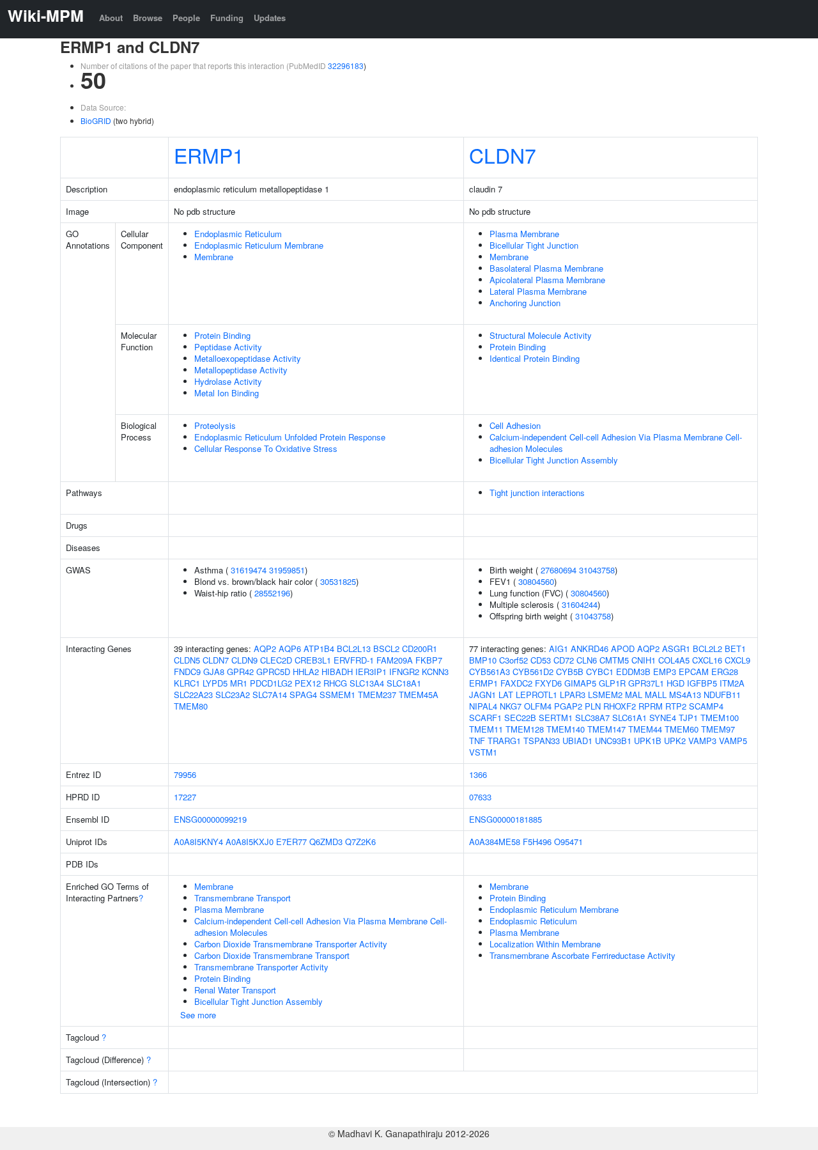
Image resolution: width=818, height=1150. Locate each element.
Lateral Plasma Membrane (538, 291)
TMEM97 (718, 729)
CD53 (540, 660)
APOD (623, 648)
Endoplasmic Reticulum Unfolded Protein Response (289, 437)
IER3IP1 (371, 671)
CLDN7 (502, 154)
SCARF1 (485, 717)
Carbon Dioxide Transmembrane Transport (272, 955)
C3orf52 (513, 660)
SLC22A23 (193, 694)
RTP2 (675, 706)
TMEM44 (645, 729)
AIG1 (558, 648)
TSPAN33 (541, 740)
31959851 (287, 570)
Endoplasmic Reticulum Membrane (258, 245)
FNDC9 (187, 671)
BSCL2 (386, 648)
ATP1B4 (319, 648)
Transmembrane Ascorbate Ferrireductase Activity (582, 955)
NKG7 (510, 706)
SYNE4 (662, 717)
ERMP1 (209, 154)
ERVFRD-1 (354, 660)
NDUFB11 (722, 694)
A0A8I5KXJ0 (250, 841)
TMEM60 (681, 729)
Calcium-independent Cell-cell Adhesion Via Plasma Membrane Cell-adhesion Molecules (616, 443)
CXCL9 (737, 660)
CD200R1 (419, 648)
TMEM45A (418, 694)
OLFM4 (538, 706)
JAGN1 (482, 694)
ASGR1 (676, 648)
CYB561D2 (533, 671)
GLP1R (612, 683)
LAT (505, 694)
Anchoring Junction (525, 303)
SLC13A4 (367, 683)
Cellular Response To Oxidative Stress (265, 448)
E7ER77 (291, 841)
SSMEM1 (337, 694)
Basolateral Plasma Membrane (546, 268)
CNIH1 (643, 660)
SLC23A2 (232, 694)
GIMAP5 (580, 683)
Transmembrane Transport (242, 898)
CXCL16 (707, 660)
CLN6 (586, 660)
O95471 (568, 841)
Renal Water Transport (235, 990)
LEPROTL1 (536, 694)
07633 (480, 797)
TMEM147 (606, 729)
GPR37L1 (646, 683)
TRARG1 (504, 740)
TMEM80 (191, 706)
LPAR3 (572, 694)
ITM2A (732, 683)
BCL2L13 (354, 648)
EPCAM (694, 671)
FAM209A (394, 660)
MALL (656, 694)
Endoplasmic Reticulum (238, 234)
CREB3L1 (313, 660)
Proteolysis (215, 425)
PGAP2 (568, 706)
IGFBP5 (702, 683)
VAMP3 (702, 740)
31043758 (597, 570)
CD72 (563, 660)
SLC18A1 (404, 683)
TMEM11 (486, 729)
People (186, 18)
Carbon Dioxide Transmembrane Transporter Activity (290, 944)
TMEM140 (565, 729)
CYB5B (569, 671)
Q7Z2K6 (360, 841)
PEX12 (308, 683)
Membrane (213, 257)
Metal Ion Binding (226, 393)
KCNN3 (435, 671)
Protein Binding (222, 335)
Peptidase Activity (228, 347)
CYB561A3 (489, 671)
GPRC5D (273, 671)
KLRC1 (187, 683)
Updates (270, 18)
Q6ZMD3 (326, 841)
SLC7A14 (269, 694)
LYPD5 (215, 683)
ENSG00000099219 (210, 819)
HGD (675, 683)
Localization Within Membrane (545, 944)
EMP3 (664, 671)
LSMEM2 (605, 694)
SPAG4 (303, 694)
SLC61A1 (629, 717)
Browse (147, 18)
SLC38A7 (592, 717)
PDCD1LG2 (271, 683)
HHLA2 (306, 671)
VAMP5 (733, 740)
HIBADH (337, 671)
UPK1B (647, 740)
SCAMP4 (706, 706)
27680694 (558, 570)
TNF (477, 740)
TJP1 (688, 717)
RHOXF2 (619, 706)
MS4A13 (685, 694)
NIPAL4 (483, 706)
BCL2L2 (707, 648)
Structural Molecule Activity (541, 335)
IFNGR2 (404, 671)
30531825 (338, 581)
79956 (185, 774)
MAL (633, 694)
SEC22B (520, 717)
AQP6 (290, 648)
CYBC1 (600, 671)
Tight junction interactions (537, 492)
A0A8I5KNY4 (198, 841)
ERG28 (724, 671)
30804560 (536, 581)
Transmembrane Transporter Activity (261, 967)
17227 (185, 797)
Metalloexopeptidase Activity (247, 358)
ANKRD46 (589, 648)
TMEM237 (377, 694)
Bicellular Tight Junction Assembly (554, 460)
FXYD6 (548, 683)
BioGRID (96, 120)
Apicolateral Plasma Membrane (547, 280)
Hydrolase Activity (228, 381)
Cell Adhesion (515, 425)
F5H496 (537, 841)
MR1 (238, 683)
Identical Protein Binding (535, 358)
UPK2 (675, 740)
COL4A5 (674, 660)
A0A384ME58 (494, 841)
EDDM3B (633, 671)
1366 (478, 774)
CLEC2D (276, 660)
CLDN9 (244, 660)
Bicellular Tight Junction (534, 245)
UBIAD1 (577, 740)
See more (198, 1015)
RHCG (335, 683)
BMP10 (483, 660)
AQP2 (265, 648)
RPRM (650, 706)
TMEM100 (719, 717)
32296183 (346, 65)
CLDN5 (187, 660)
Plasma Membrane (524, 234)
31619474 (248, 570)
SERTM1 (556, 717)
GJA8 (213, 671)
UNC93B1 (613, 740)
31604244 (580, 604)
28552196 (272, 593)
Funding (226, 18)
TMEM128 (524, 729)
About (111, 18)
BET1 (735, 648)
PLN (593, 706)
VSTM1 (483, 752)
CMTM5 (614, 660)
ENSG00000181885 (505, 819)
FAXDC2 (516, 683)
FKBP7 (428, 660)
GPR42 (240, 671)
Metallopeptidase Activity (241, 370)
